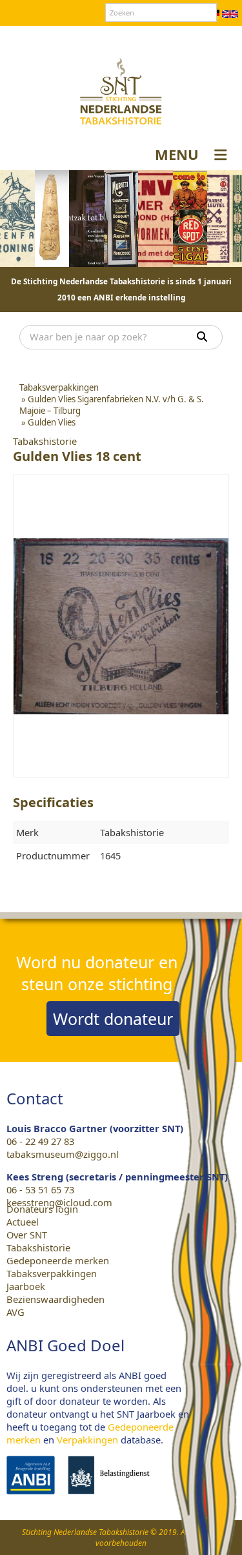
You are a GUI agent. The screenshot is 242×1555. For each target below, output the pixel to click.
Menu (177, 154)
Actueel (22, 1221)
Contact (99, 38)
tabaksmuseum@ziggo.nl (62, 1154)
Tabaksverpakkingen (51, 1273)
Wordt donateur (113, 1019)
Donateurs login (162, 38)
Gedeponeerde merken (57, 1260)
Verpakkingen (87, 1439)
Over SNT (52, 38)
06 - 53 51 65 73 (40, 1189)
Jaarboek (25, 1286)
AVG (15, 1312)
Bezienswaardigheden (55, 1299)
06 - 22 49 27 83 (40, 1141)
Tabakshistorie (38, 1247)
